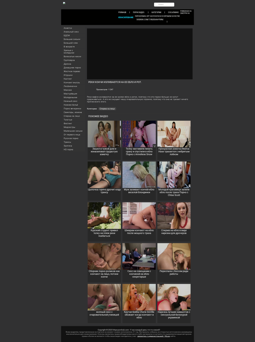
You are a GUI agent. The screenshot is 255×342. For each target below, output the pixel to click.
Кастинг (68, 79)
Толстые (68, 120)
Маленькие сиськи (73, 131)
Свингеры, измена (73, 112)
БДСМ (67, 35)
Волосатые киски (72, 56)
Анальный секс (71, 32)
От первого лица (72, 134)
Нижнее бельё (71, 105)
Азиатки (68, 28)
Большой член (71, 43)
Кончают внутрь (72, 82)
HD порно (68, 149)
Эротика (68, 146)
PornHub (122, 12)
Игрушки (68, 75)
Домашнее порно (72, 67)
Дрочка (67, 64)
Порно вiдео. (139, 12)
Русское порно (71, 138)
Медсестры (69, 127)
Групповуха (69, 60)
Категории (156, 12)
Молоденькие (70, 97)
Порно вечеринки (72, 108)
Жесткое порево (72, 71)
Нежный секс (70, 101)
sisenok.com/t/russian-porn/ (150, 19)
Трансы (67, 142)
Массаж (68, 90)
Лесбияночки (70, 86)
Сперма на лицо (72, 116)
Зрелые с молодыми (69, 51)
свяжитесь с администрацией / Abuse (153, 336)
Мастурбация (70, 94)
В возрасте (69, 46)
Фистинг (68, 123)
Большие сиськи (72, 39)
